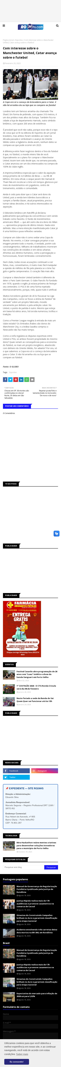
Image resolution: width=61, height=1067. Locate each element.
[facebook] (16, 770)
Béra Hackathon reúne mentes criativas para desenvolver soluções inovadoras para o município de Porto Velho (36, 845)
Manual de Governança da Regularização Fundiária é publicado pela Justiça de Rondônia (37, 889)
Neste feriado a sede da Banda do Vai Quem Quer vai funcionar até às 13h (35, 699)
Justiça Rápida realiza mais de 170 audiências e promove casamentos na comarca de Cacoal (35, 903)
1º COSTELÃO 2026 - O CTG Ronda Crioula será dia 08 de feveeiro (36, 687)
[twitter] (16, 777)
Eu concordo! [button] (17, 1062)
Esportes (19, 40)
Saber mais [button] (22, 1054)
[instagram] (44, 770)
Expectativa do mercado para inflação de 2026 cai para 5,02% (37, 995)
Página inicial (8, 40)
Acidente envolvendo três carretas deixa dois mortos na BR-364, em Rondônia (37, 931)
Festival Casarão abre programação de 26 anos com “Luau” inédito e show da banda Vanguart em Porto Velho (37, 674)
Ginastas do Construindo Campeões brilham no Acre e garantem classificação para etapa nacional (37, 918)
